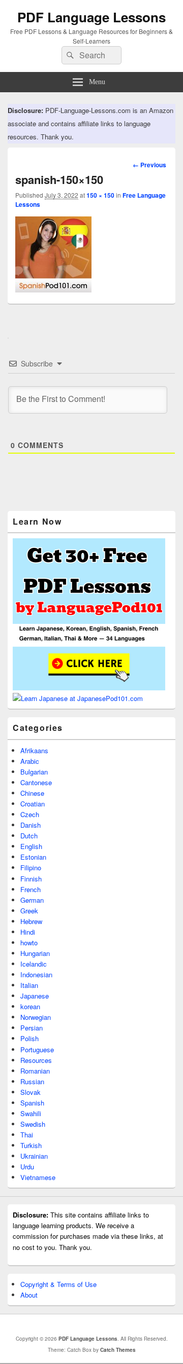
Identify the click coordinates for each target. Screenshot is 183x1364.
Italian (29, 985)
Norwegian (35, 1017)
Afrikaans (34, 750)
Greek (29, 910)
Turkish (31, 1145)
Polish (29, 1038)
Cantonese (36, 782)
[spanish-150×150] (53, 289)
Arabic (29, 761)
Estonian (33, 857)
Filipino (30, 867)
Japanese (34, 996)
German (32, 900)
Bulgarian (34, 772)
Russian (32, 1081)
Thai (26, 1134)
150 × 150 (100, 195)
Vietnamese (37, 1177)
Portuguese (37, 1049)
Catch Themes (118, 1349)
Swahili (30, 1113)
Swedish (32, 1124)
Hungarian (35, 953)
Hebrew (31, 921)
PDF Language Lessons (91, 17)
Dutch (29, 835)
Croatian (32, 803)
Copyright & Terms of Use (58, 1284)
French (30, 889)
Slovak (30, 1092)
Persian (31, 1028)
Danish (30, 825)
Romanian (35, 1071)
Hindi (27, 932)
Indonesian (36, 974)
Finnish (31, 878)
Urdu (27, 1166)
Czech (29, 814)
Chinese (32, 793)
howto (29, 942)
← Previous (149, 164)
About (29, 1295)
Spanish (32, 1103)
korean (30, 1006)
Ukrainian (34, 1156)
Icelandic (33, 964)
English (31, 846)
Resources (36, 1060)
